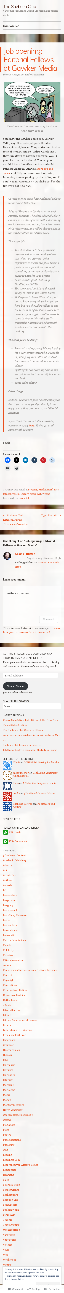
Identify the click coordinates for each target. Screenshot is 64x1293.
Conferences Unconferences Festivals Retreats (30, 970)
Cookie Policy (17, 1278)
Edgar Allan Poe (12, 1010)
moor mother (21, 772)
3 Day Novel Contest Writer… (40, 793)
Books (6, 920)
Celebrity (8, 950)
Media (33, 493)
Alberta (7, 865)
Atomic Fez (9, 875)
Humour (7, 1055)
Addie (16, 793)
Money (7, 1099)
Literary (25, 493)
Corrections (10, 985)
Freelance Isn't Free (48, 489)
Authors (7, 880)
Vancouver (9, 1234)
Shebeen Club (10, 1199)
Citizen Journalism (13, 960)
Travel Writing (11, 1224)
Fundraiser (9, 1040)
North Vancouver (13, 1109)
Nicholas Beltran (22, 803)
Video (6, 1249)
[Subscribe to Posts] (5, 832)
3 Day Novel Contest (14, 855)
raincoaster (38, 74)
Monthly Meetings (13, 1104)
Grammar (8, 1045)
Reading (7, 1154)
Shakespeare (10, 1194)
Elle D (16, 762)
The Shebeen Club (19, 6)
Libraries (8, 1069)
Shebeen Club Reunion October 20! (22, 745)
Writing (46, 493)
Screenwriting (11, 1189)
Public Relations (12, 1139)
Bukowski (8, 935)
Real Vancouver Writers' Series (20, 1164)
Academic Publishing (14, 860)
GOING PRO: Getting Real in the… (42, 762)
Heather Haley (11, 1050)
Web (39, 493)
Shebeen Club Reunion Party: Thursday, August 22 (16, 519)
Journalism (14, 493)
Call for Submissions (14, 940)
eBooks (7, 1005)
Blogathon (9, 900)
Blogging (33, 489)
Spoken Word (11, 1209)
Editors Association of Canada (20, 1020)
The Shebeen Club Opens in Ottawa (23, 730)
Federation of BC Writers (17, 1030)
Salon (6, 1179)
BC (4, 890)
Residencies (9, 1169)
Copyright (9, 980)
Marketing (9, 1089)
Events (7, 1025)
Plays (6, 1129)
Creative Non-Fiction (15, 990)
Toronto (7, 1219)
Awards (7, 885)
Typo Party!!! (51, 515)
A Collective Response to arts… (40, 783)
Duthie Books (10, 1000)
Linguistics (9, 1074)
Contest (7, 975)
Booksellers (10, 925)
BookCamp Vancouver (15, 915)
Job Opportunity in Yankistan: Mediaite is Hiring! (30, 750)
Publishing (9, 1144)
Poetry (7, 1134)
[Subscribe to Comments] (5, 841)
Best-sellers (10, 895)
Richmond (8, 1174)
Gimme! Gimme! (15, 686)
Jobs (5, 493)
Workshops (9, 1259)
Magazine (8, 1084)
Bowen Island (10, 930)
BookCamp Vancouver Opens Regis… (35, 774)
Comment (48, 619)
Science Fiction (11, 1184)
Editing (7, 1015)
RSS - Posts (15, 832)
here (31, 425)
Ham (16, 783)
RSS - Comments (18, 841)
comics (7, 965)
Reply (58, 557)
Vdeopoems (10, 1239)
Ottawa (7, 1119)
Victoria (7, 1244)
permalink (24, 498)
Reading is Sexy (11, 1159)
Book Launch (10, 910)
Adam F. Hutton (25, 554)
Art (5, 870)
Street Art (9, 1214)
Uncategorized (11, 1229)
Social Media (10, 1204)
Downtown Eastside (14, 995)
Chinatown (9, 955)
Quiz (5, 1149)
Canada (7, 945)
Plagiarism (9, 1124)
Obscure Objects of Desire (18, 1114)
